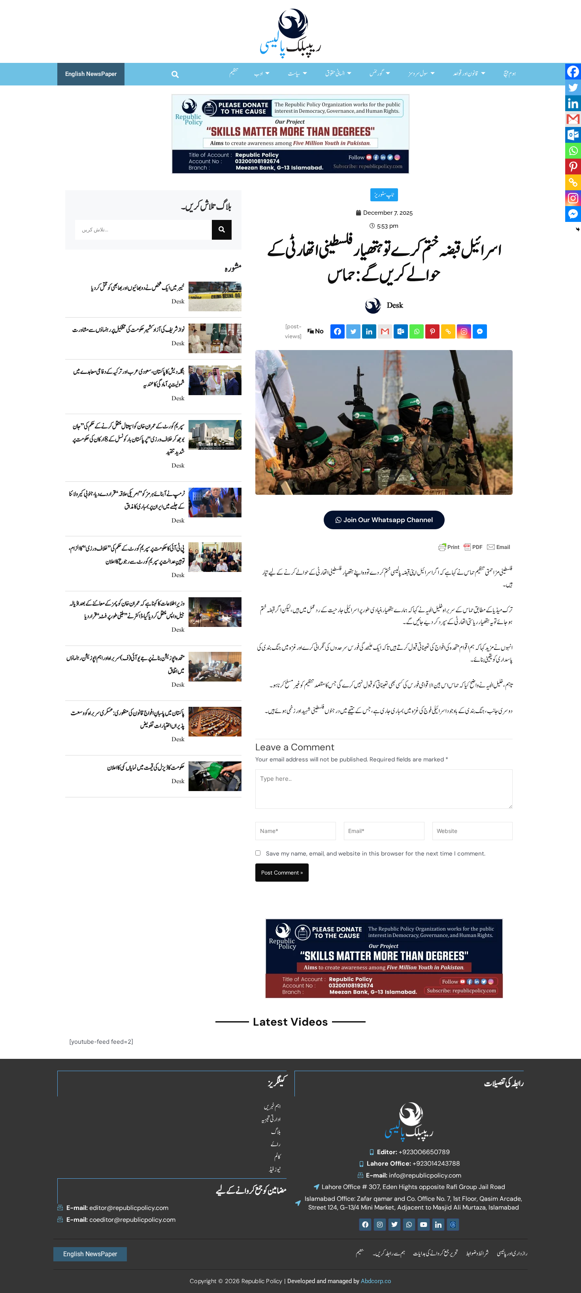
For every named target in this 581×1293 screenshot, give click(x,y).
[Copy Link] (448, 331)
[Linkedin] (369, 331)
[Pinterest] (432, 331)
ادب (258, 74)
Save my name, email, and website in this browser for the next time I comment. (375, 854)
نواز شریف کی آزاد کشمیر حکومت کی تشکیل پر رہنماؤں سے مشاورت (128, 330)
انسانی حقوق (335, 74)
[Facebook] (337, 331)
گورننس (376, 74)
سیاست (294, 74)
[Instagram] (464, 331)
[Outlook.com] (401, 331)
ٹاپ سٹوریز (384, 195)
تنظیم (233, 74)
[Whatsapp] (416, 331)
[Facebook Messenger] (480, 331)
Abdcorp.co (376, 1281)
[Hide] (578, 229)
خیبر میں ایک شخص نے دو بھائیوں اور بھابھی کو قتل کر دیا (138, 288)
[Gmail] (385, 331)
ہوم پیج (510, 74)
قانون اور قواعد (466, 74)
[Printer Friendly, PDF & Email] (474, 547)
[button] (174, 74)
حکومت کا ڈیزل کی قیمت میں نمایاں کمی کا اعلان (146, 768)
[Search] (222, 230)
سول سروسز (418, 74)
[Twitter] (353, 331)
